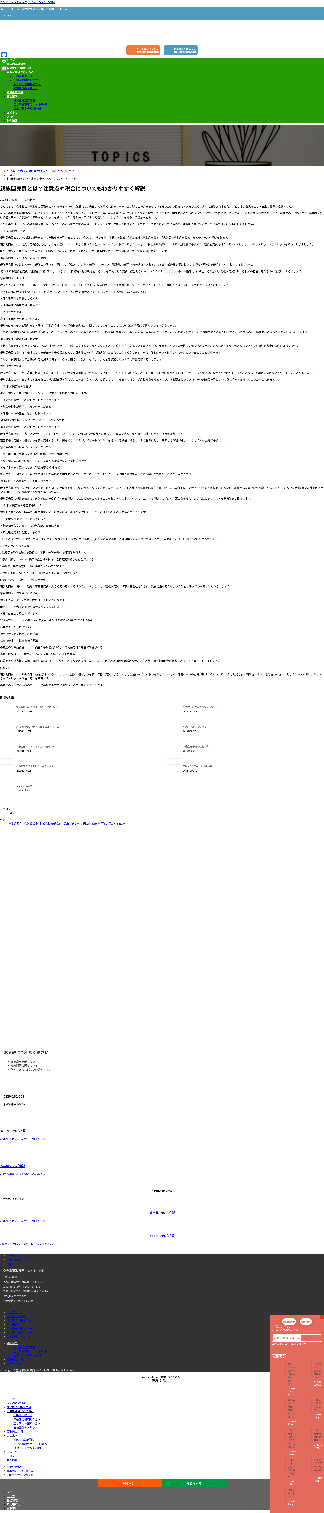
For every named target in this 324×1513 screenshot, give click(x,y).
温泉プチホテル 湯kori (27, 108)
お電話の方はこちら (185, 50)
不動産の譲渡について (194, 726)
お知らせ (12, 1452)
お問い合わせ (15, 1260)
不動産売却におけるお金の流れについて (37, 746)
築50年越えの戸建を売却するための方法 (37, 726)
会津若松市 (31, 823)
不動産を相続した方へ (27, 80)
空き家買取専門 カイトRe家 (30, 104)
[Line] (4, 61)
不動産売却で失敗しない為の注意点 (35, 766)
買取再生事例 (15, 1359)
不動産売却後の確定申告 (196, 746)
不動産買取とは (23, 76)
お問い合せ (129, 1483)
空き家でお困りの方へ (27, 84)
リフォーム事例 (24, 785)
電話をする (194, 1483)
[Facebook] (4, 54)
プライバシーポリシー (20, 1256)
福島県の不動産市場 (19, 1320)
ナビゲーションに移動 (41, 2)
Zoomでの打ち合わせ (20, 1475)
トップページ (15, 1312)
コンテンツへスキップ (13, 2)
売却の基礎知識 (16, 1316)
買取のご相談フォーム (20, 1471)
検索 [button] (9, 16)
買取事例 (12, 1508)
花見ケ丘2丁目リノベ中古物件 (199, 766)
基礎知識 (12, 1500)
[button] (287, 1338)
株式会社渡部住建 (24, 100)
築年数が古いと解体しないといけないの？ (38, 707)
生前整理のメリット (26, 88)
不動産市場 (13, 1504)
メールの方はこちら (148, 50)
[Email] (4, 68)
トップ (11, 1399)
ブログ (11, 813)
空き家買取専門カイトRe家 (108, 823)
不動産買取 (15, 823)
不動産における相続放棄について (200, 707)
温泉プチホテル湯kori (76, 823)
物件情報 (12, 1460)
